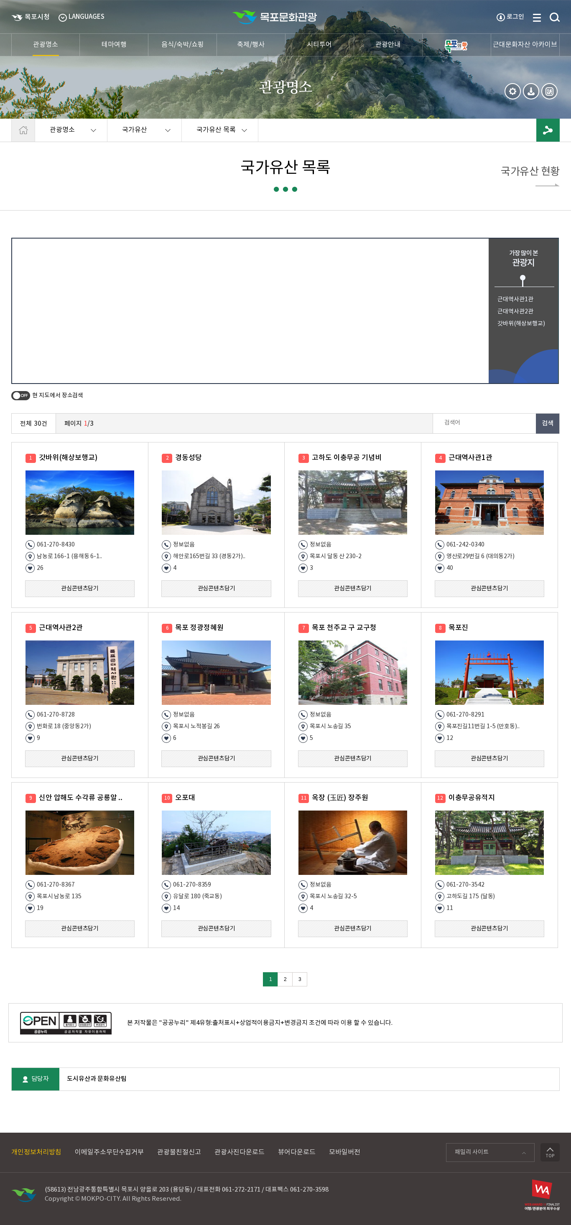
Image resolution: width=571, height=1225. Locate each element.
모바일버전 (344, 1152)
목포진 (459, 628)
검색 (555, 18)
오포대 (185, 798)
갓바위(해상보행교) (521, 323)
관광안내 (387, 44)
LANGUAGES (87, 16)
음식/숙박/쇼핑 (182, 44)
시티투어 (319, 44)
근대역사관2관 (515, 311)
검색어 (452, 422)
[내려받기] (531, 91)
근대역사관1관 (515, 299)
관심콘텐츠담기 (80, 588)
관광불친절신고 (179, 1152)
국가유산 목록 (209, 134)
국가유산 (127, 134)
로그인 (515, 16)
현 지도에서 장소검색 (57, 395)
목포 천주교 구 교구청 (344, 628)
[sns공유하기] (548, 130)
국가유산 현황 (530, 173)
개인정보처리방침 (36, 1152)
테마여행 (114, 44)
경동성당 (188, 458)
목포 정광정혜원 (199, 628)
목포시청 (37, 17)
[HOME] (23, 130)
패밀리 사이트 (467, 1154)
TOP (550, 1156)
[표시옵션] (513, 91)
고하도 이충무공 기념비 (347, 458)
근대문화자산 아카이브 (525, 44)
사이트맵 (537, 18)
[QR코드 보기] (549, 91)
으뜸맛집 (456, 45)
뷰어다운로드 (297, 1152)
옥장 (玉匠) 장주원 (340, 798)
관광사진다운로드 (239, 1152)
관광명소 (45, 44)
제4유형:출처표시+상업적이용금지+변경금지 (249, 1023)
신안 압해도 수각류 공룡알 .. (80, 798)
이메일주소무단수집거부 (109, 1152)
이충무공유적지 (472, 798)
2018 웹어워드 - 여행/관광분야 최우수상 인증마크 (542, 1197)
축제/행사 (251, 44)
